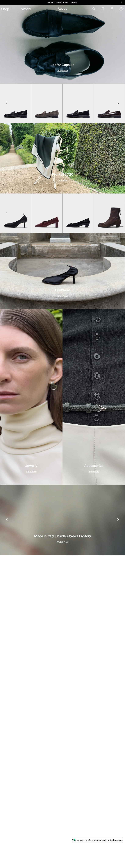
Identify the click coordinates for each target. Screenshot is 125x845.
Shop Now (62, 70)
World (26, 9)
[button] (118, 103)
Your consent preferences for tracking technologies (97, 840)
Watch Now (62, 542)
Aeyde (62, 8)
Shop (5, 9)
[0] (121, 8)
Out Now (62, 180)
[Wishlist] (102, 9)
